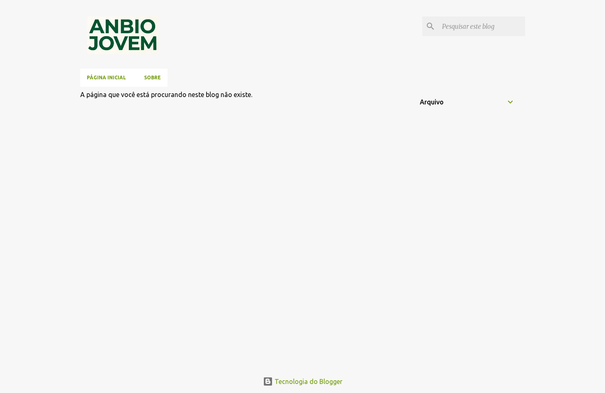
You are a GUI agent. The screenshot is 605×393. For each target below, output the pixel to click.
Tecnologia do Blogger (307, 381)
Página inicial (106, 77)
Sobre (152, 77)
